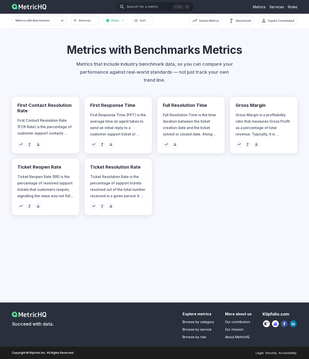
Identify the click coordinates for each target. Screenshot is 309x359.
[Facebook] (284, 323)
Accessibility (287, 353)
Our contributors (237, 322)
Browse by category (198, 322)
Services (276, 7)
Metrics (259, 7)
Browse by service (197, 329)
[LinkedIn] (293, 323)
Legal (259, 353)
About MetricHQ (237, 337)
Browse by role (194, 337)
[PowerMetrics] (275, 323)
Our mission (234, 329)
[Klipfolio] (267, 323)
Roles (292, 7)
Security (271, 353)
